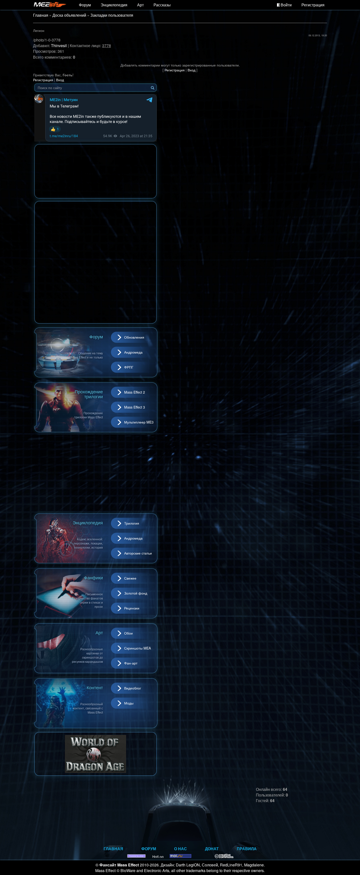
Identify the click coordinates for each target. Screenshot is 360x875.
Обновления (134, 337)
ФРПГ (128, 367)
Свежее (130, 578)
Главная (40, 15)
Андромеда (133, 352)
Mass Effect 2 (134, 392)
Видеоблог (132, 688)
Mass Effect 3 (134, 407)
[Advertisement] (95, 472)
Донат (212, 848)
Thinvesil (59, 45)
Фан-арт (130, 663)
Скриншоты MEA (137, 648)
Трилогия (131, 523)
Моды (128, 703)
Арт (140, 5)
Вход (191, 69)
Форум (85, 5)
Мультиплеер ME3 (139, 422)
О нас (180, 848)
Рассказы (162, 5)
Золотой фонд (135, 593)
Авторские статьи (138, 553)
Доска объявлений (69, 15)
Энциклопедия (114, 5)
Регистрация (312, 5)
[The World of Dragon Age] (95, 753)
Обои (128, 633)
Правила (247, 848)
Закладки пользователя (111, 15)
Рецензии (131, 608)
